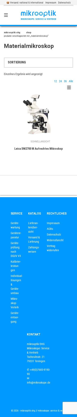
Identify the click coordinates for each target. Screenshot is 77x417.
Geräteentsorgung (15, 317)
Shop (28, 32)
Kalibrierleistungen (16, 266)
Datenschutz (64, 2)
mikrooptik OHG (12, 32)
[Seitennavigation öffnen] (11, 15)
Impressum (50, 2)
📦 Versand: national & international (24, 2)
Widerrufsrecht (55, 240)
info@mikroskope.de (38, 382)
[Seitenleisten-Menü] (70, 88)
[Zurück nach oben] (38, 185)
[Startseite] (39, 15)
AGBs (50, 228)
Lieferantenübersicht (33, 227)
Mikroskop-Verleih (15, 303)
